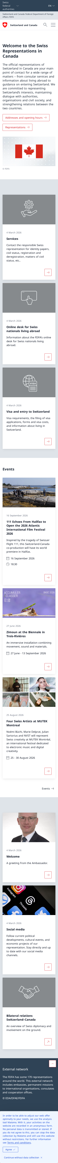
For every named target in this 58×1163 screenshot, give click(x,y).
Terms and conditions (19, 1142)
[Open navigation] (53, 25)
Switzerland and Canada (23, 25)
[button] (52, 1063)
